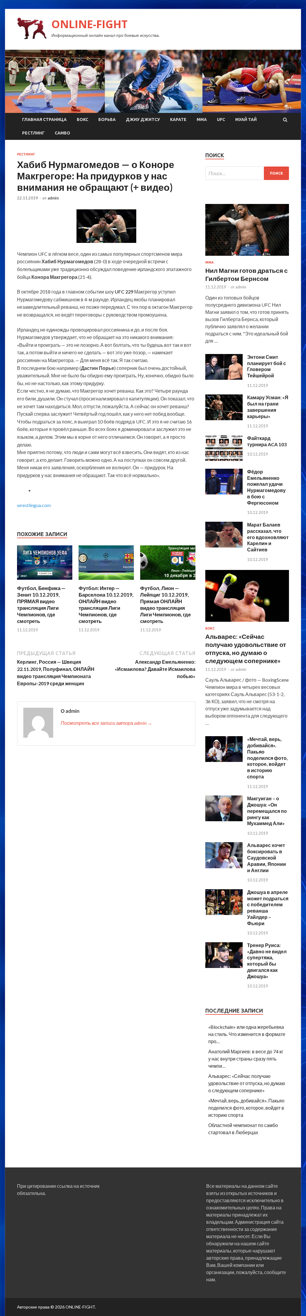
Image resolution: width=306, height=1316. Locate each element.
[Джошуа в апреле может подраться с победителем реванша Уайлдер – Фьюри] (224, 913)
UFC (221, 119)
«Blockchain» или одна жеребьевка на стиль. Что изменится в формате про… (246, 1034)
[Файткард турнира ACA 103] (224, 459)
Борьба (107, 119)
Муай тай (246, 119)
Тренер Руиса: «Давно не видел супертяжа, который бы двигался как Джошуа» (267, 960)
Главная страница (44, 119)
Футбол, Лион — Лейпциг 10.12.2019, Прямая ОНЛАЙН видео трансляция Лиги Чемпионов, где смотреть (165, 604)
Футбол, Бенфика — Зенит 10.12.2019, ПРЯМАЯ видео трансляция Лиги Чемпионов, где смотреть (41, 604)
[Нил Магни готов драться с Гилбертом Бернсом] (247, 257)
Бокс (82, 119)
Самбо (62, 133)
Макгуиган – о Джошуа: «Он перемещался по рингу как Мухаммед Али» (267, 810)
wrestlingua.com (34, 505)
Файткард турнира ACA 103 (267, 441)
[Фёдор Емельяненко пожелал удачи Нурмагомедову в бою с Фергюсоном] (224, 492)
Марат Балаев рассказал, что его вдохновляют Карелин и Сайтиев (268, 537)
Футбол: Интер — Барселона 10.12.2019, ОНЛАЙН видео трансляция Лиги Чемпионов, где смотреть (106, 604)
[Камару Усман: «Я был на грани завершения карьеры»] (224, 418)
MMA (202, 119)
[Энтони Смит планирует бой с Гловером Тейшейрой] (224, 378)
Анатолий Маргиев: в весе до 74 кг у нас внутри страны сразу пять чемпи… (245, 1059)
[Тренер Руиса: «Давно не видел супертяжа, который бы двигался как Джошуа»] (224, 966)
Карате (178, 119)
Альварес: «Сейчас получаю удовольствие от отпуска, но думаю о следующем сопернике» (246, 1083)
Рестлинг (33, 133)
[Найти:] (247, 173)
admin (53, 198)
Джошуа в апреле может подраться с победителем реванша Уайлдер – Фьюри (267, 907)
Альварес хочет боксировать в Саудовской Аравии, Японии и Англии (266, 857)
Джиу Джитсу (143, 119)
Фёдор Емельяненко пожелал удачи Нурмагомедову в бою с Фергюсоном (266, 487)
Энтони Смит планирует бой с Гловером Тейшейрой (266, 366)
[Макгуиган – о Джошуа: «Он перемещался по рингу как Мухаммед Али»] (224, 819)
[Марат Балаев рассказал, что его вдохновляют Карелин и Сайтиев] (224, 545)
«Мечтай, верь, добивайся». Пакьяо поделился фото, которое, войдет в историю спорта (267, 757)
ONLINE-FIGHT (89, 24)
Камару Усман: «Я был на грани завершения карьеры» (267, 406)
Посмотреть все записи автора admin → (106, 723)
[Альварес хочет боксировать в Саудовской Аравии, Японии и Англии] (224, 866)
